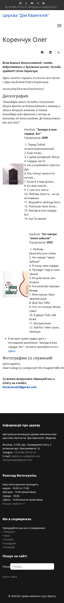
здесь (12, 351)
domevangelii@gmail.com (17, 460)
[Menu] (59, 25)
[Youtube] (32, 3)
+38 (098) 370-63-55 (17, 6)
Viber (7, 535)
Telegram (9, 531)
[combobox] (32, 566)
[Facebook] (20, 3)
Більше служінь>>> (14, 503)
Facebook (9, 547)
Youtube (8, 539)
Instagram (10, 543)
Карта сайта (10, 576)
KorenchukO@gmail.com (20, 387)
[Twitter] (26, 3)
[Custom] (43, 3)
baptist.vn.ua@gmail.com (44, 6)
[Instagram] (38, 3)
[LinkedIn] (50, 52)
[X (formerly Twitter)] (58, 52)
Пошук (6, 566)
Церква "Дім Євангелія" (26, 15)
